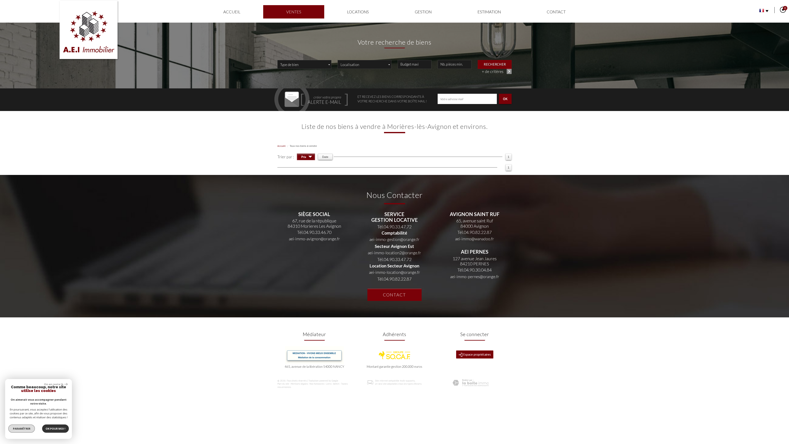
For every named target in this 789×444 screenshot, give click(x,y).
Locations (358, 11)
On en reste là (53, 384)
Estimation (489, 11)
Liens (328, 383)
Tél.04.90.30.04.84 (474, 269)
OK (505, 99)
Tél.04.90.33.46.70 (314, 232)
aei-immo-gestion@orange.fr (394, 239)
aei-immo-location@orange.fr (394, 272)
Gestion (423, 11)
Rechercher (495, 64)
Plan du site (283, 383)
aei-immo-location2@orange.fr (394, 252)
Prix (304, 156)
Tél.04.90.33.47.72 (394, 226)
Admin (336, 383)
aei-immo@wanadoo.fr (474, 238)
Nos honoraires (316, 383)
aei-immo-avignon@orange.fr (314, 238)
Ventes (293, 11)
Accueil (231, 11)
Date (325, 156)
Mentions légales (299, 383)
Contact (556, 11)
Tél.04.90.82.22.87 (394, 278)
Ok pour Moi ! (55, 428)
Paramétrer (21, 428)
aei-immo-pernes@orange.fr (474, 276)
